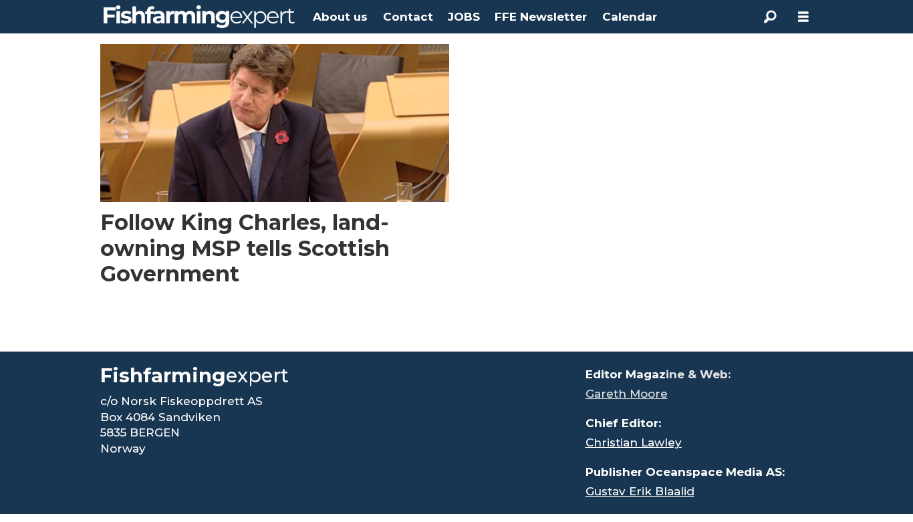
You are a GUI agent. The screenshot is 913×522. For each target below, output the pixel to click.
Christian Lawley (633, 442)
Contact (408, 16)
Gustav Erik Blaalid (639, 491)
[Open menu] (803, 17)
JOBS (464, 16)
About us (340, 16)
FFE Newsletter (541, 16)
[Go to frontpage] (199, 16)
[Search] (770, 16)
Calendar (629, 16)
